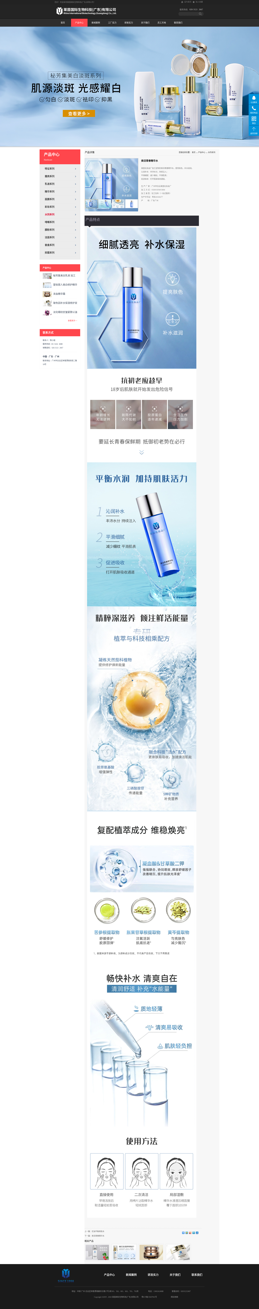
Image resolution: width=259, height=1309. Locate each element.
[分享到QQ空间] (187, 1233)
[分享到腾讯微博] (193, 1233)
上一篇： (94, 1231)
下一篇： (94, 1236)
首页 (63, 23)
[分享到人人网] (197, 1233)
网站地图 (174, 1297)
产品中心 (201, 152)
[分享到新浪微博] (190, 1233)
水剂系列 (211, 152)
